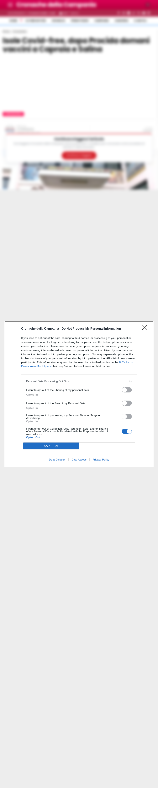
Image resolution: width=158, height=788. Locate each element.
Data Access (79, 459)
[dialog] (79, 394)
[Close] (145, 329)
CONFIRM (51, 445)
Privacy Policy (100, 459)
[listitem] (79, 381)
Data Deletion (57, 459)
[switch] (127, 389)
